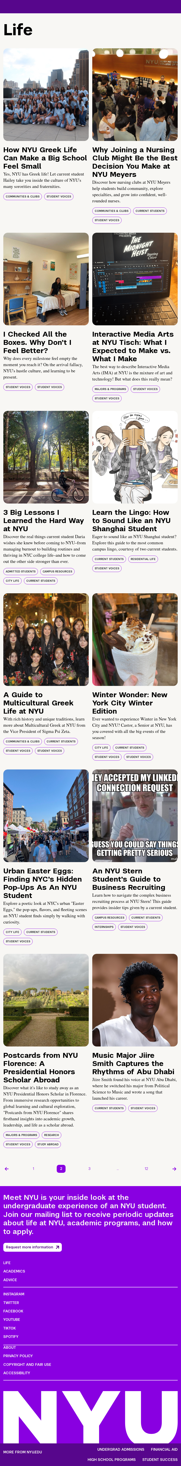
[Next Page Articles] (174, 1169)
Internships (104, 927)
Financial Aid (164, 1449)
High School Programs (112, 1460)
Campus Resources (57, 571)
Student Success (160, 1460)
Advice (10, 1280)
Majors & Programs (110, 389)
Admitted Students (21, 571)
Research (51, 1135)
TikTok (9, 1328)
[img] (46, 94)
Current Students (150, 211)
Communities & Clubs (23, 196)
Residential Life (143, 559)
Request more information (29, 1247)
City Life (12, 581)
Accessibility (16, 1373)
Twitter (11, 1302)
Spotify (11, 1336)
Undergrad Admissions (120, 1449)
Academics (14, 1271)
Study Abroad (47, 1144)
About (9, 1347)
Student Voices (59, 196)
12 (146, 1168)
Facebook (13, 1311)
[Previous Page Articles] (6, 1169)
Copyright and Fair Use (27, 1364)
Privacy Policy (18, 1356)
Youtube (11, 1319)
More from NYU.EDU (22, 1452)
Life (7, 1263)
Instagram (13, 1294)
